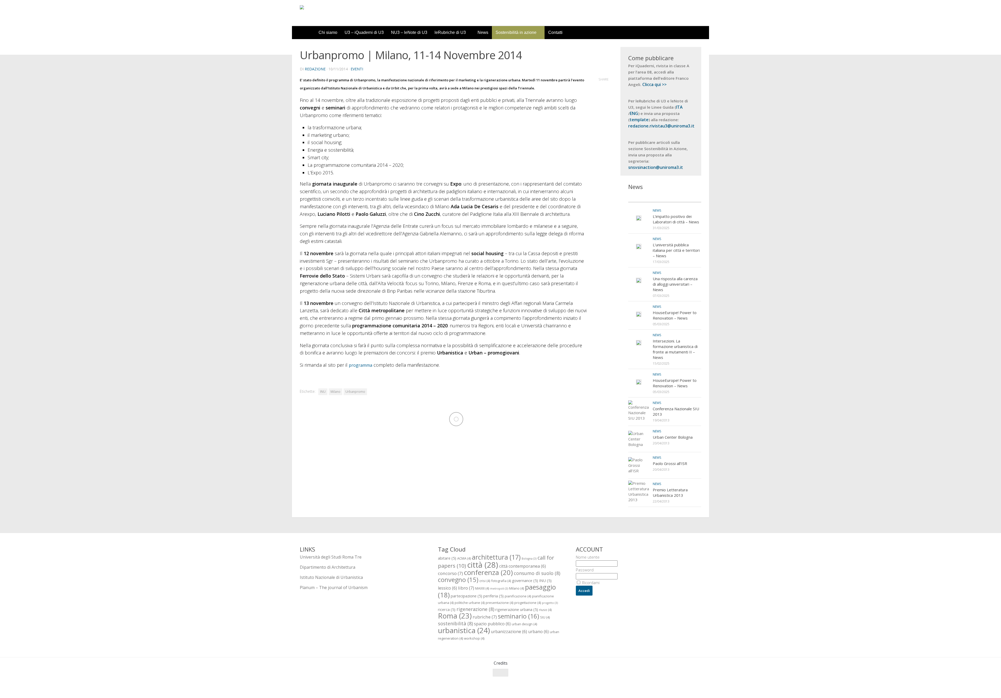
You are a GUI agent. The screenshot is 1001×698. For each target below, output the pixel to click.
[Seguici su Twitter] (678, 683)
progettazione (527, 602)
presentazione (499, 602)
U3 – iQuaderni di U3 (364, 32)
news (657, 210)
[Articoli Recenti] (646, 197)
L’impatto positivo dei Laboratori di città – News (676, 219)
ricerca (446, 609)
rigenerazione (475, 609)
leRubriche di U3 (450, 32)
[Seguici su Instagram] (688, 683)
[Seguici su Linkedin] (697, 683)
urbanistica (464, 630)
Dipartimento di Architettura (327, 567)
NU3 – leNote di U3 (409, 32)
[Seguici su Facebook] (669, 683)
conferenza (488, 572)
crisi (484, 580)
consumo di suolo (537, 573)
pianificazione (518, 596)
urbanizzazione (509, 631)
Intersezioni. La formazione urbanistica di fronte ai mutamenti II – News (675, 349)
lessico (447, 588)
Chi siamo (328, 32)
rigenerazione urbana (516, 609)
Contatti (555, 32)
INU (323, 391)
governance (525, 580)
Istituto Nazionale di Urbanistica (331, 577)
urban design (524, 624)
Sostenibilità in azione (516, 32)
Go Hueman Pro (364, 687)
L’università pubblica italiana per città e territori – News (676, 250)
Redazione (315, 68)
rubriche (485, 617)
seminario (518, 616)
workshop (474, 638)
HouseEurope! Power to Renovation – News (675, 315)
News (483, 32)
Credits (501, 663)
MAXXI (482, 588)
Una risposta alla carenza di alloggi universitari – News (675, 284)
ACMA (464, 558)
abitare (447, 558)
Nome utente (588, 557)
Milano (335, 391)
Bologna (529, 558)
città (482, 565)
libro (466, 588)
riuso (545, 609)
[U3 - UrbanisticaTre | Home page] (329, 13)
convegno (458, 579)
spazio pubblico (492, 624)
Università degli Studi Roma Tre (331, 557)
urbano (538, 631)
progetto (550, 603)
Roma (455, 616)
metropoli (499, 588)
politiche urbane (470, 602)
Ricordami (590, 582)
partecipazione (466, 595)
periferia (493, 595)
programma (360, 365)
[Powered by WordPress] (321, 687)
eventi (357, 68)
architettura (496, 557)
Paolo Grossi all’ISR (670, 463)
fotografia (501, 580)
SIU (545, 617)
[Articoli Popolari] (683, 197)
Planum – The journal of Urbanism (334, 587)
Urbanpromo (355, 391)
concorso (450, 573)
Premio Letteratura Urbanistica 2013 (670, 492)
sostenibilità (455, 623)
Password (585, 569)
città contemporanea (522, 566)
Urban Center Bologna (673, 437)
